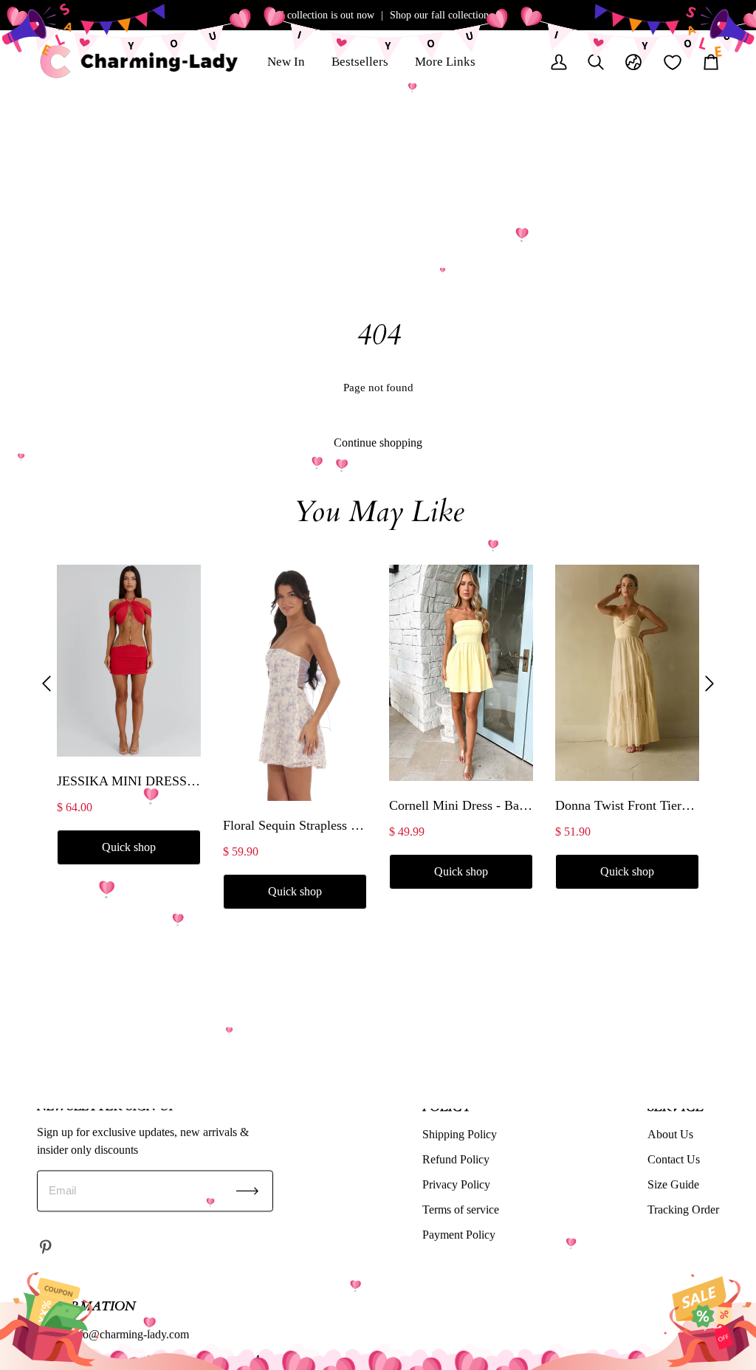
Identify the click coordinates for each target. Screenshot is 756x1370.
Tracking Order (683, 1209)
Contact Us (673, 1159)
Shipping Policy (459, 1134)
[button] (46, 684)
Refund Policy (455, 1159)
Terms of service (460, 1209)
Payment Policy (458, 1234)
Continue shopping (378, 442)
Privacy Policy (456, 1184)
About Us (670, 1134)
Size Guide (673, 1184)
